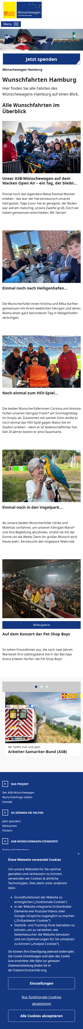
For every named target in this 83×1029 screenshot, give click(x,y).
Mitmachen (9, 826)
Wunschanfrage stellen (17, 797)
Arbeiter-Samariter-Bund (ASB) (37, 751)
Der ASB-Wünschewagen (18, 792)
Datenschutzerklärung (29, 970)
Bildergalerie (41, 625)
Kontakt (7, 802)
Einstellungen (41, 983)
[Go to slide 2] (41, 687)
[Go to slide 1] (36, 687)
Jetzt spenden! (11, 821)
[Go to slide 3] (47, 687)
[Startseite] (22, 10)
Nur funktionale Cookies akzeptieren (41, 1000)
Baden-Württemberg (15, 850)
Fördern (7, 830)
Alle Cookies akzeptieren (41, 1015)
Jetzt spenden (41, 59)
